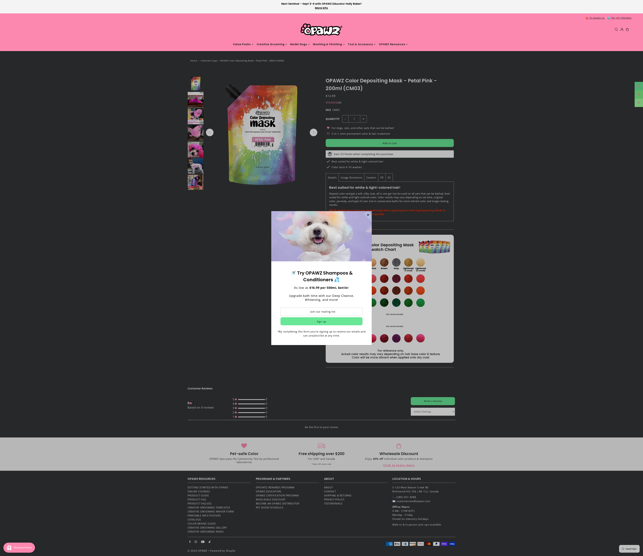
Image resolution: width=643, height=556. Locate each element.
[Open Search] (616, 29)
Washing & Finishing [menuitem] (327, 44)
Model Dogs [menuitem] (298, 44)
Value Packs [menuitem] (242, 44)
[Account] (621, 29)
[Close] (368, 215)
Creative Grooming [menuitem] (270, 44)
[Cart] (627, 29)
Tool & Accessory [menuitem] (360, 44)
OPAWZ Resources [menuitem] (392, 44)
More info (321, 8)
